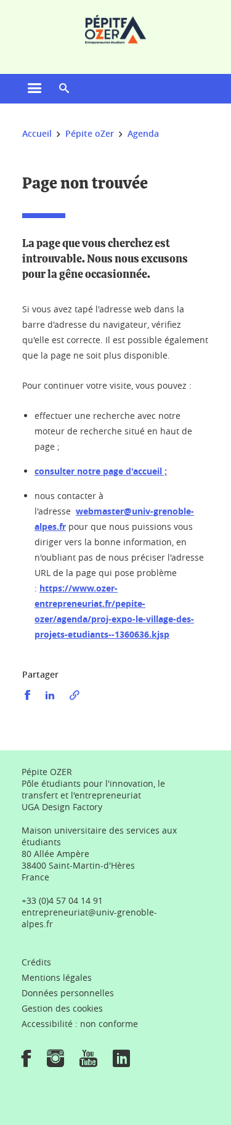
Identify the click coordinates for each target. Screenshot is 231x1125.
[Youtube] (88, 1062)
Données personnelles (68, 993)
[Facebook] (26, 1062)
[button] (64, 89)
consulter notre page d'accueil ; (100, 471)
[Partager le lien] (74, 695)
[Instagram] (55, 1062)
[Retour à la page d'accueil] (115, 29)
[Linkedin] (121, 1062)
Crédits (36, 962)
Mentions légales (57, 977)
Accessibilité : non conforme (80, 1024)
